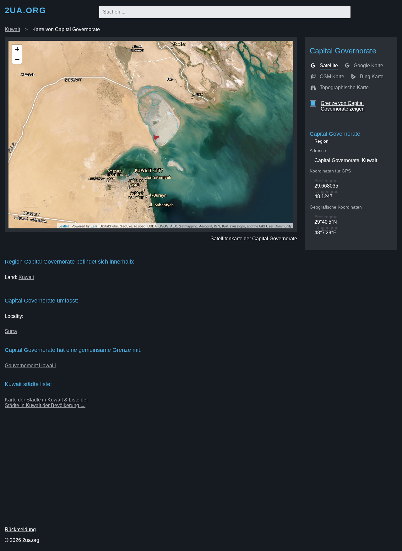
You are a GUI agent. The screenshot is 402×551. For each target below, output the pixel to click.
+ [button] (17, 49)
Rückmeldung (20, 529)
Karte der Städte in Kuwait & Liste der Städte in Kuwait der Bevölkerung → (46, 402)
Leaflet (63, 225)
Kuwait (12, 29)
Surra (11, 331)
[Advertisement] (193, 472)
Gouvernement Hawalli (30, 365)
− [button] (17, 59)
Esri (94, 225)
